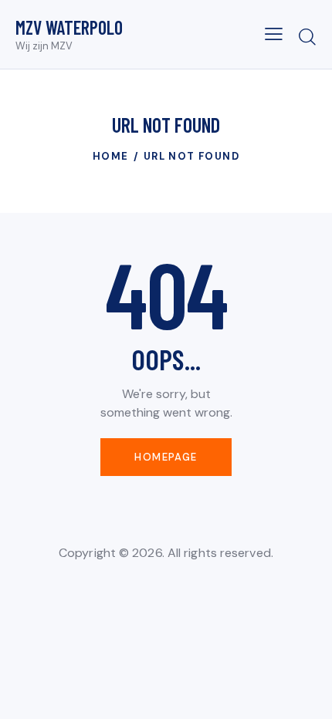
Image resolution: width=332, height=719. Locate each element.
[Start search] (307, 36)
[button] (274, 34)
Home (111, 156)
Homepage (165, 457)
